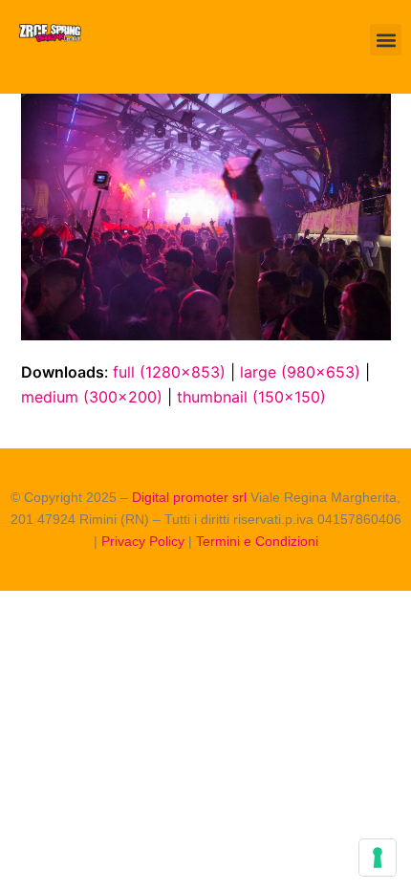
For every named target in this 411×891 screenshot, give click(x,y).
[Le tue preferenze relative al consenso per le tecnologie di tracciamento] (377, 857)
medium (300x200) (91, 396)
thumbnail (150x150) (251, 396)
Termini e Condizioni (257, 541)
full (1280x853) (169, 371)
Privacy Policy (142, 541)
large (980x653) (300, 371)
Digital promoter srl (191, 497)
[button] (385, 39)
